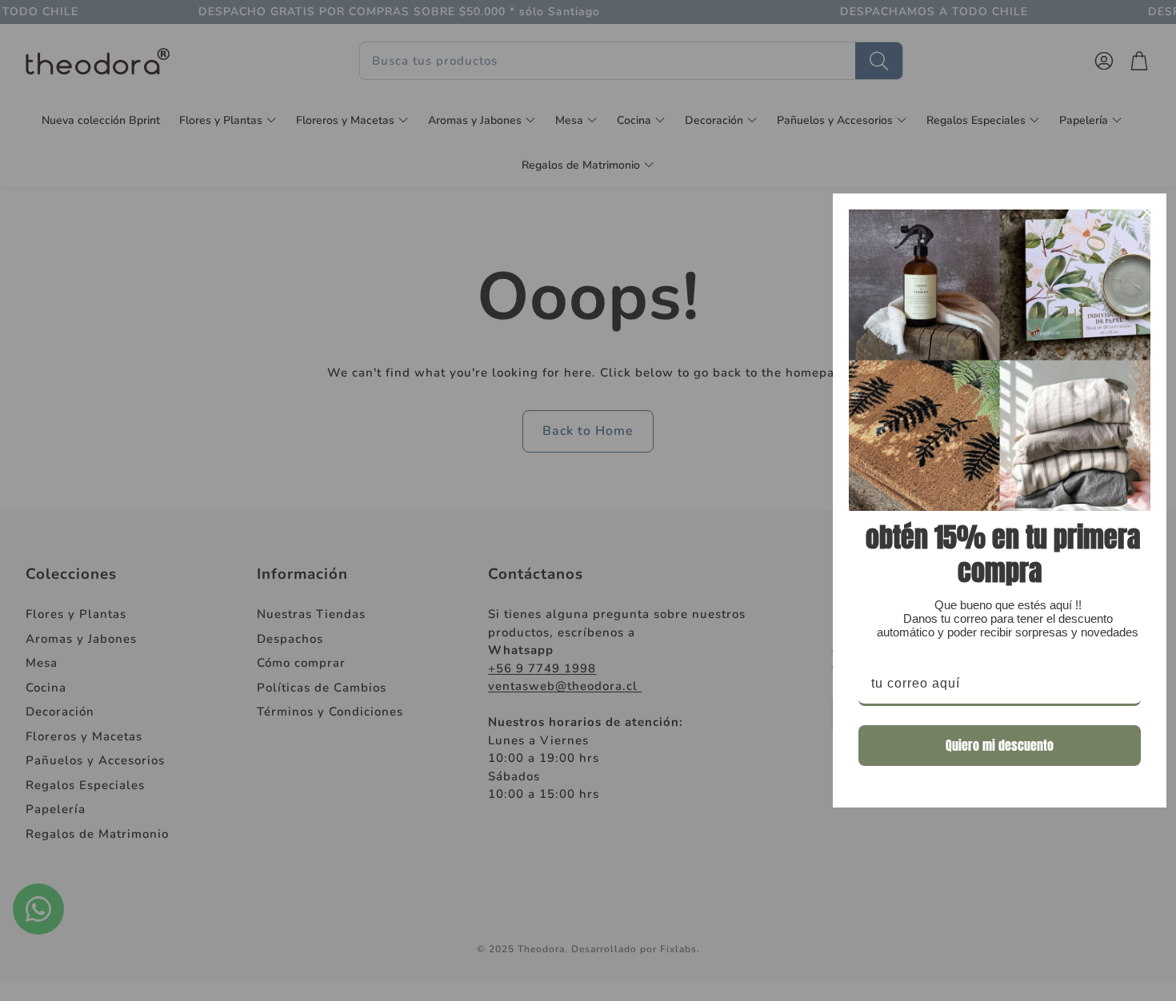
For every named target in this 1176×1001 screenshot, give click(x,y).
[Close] (1147, 212)
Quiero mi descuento (1000, 745)
